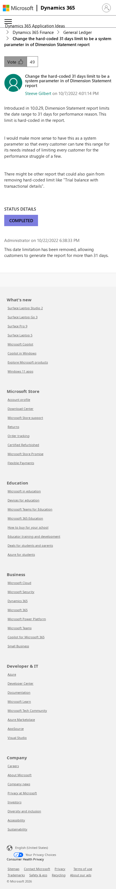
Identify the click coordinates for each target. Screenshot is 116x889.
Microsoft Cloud (19, 583)
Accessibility (16, 820)
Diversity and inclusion (24, 811)
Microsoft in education (24, 491)
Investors (14, 802)
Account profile (19, 399)
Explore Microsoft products (28, 362)
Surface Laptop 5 (20, 335)
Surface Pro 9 (17, 326)
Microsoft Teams (20, 628)
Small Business (18, 646)
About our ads (80, 875)
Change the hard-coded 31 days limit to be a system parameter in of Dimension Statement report (57, 41)
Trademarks (16, 875)
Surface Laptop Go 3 (22, 317)
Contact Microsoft (37, 869)
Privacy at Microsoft (22, 793)
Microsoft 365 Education (25, 518)
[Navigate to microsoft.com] (18, 8)
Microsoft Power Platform (27, 619)
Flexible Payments (21, 463)
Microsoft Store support (25, 418)
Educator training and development (34, 536)
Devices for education (23, 500)
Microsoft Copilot (20, 344)
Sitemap (13, 869)
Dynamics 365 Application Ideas (35, 26)
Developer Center (21, 683)
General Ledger (77, 32)
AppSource (16, 728)
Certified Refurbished (23, 445)
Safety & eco (38, 875)
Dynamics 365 (58, 7)
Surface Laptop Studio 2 (25, 308)
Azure (12, 674)
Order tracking (19, 436)
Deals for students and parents (30, 545)
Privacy (60, 869)
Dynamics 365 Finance (33, 32)
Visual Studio (17, 738)
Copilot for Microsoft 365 (26, 637)
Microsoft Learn (19, 701)
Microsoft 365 (18, 610)
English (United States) (31, 847)
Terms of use (82, 869)
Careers (13, 766)
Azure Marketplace (21, 719)
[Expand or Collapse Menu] (8, 21)
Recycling (59, 875)
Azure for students (21, 554)
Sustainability (17, 829)
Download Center (21, 408)
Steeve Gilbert (38, 93)
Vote (12, 62)
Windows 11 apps (20, 371)
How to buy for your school (28, 527)
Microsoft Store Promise (25, 454)
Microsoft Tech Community (27, 710)
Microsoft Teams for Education (30, 509)
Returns (13, 427)
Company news (19, 784)
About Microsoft (20, 775)
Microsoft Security (21, 592)
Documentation (19, 692)
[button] (106, 8)
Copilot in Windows (22, 353)
